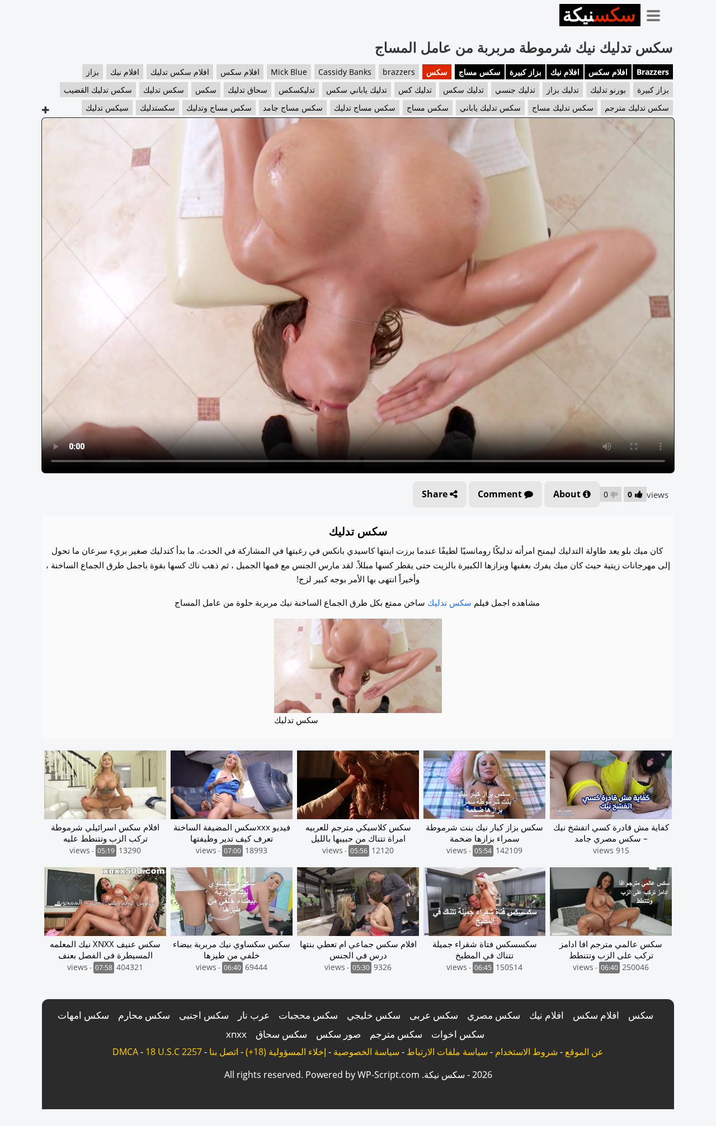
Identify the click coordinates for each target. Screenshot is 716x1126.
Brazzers (653, 71)
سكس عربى (433, 1015)
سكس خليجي (374, 1015)
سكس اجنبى (204, 1015)
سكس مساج (480, 71)
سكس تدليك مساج (562, 107)
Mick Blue (289, 71)
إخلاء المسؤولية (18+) (286, 1052)
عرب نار (254, 1015)
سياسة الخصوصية (366, 1052)
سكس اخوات (457, 1034)
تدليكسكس (297, 89)
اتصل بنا (223, 1052)
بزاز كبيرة (525, 71)
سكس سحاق (281, 1034)
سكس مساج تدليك (364, 107)
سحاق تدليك (247, 89)
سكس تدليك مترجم (637, 107)
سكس (436, 71)
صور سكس (338, 1034)
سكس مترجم (396, 1034)
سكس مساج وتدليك (219, 107)
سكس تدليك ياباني (490, 107)
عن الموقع (584, 1052)
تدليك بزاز (563, 89)
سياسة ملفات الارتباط (447, 1052)
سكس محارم (144, 1015)
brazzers (399, 71)
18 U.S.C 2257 (173, 1052)
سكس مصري (493, 1015)
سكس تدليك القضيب (98, 89)
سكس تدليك (163, 89)
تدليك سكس (463, 89)
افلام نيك (565, 71)
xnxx (236, 1034)
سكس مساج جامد (293, 107)
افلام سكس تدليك (179, 71)
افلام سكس (608, 71)
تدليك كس (415, 89)
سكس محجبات (308, 1015)
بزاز (92, 71)
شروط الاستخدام (526, 1052)
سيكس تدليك (107, 107)
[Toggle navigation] (657, 13)
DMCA (125, 1052)
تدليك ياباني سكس (356, 89)
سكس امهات (83, 1015)
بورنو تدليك (608, 89)
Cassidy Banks (344, 71)
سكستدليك (157, 107)
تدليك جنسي (515, 89)
